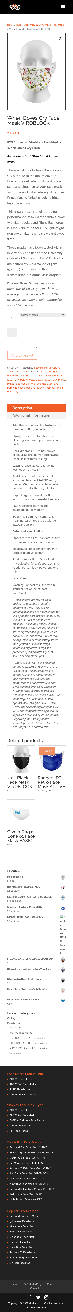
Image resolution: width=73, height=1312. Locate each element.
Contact (34, 1288)
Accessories (16, 1027)
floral (44, 375)
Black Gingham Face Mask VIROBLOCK (31, 1152)
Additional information (31, 415)
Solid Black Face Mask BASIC (26, 1194)
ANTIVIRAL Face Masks (23, 1084)
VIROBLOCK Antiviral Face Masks (47, 25)
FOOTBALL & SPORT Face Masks (28, 1043)
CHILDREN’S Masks (20, 1125)
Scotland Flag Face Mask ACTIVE (28, 1147)
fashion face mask (30, 375)
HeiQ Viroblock (28, 379)
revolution (38, 387)
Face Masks (22, 25)
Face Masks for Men (21, 1242)
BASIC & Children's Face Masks (27, 1038)
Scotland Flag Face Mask (24, 1216)
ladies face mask (47, 379)
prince (61, 379)
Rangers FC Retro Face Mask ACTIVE (30, 1168)
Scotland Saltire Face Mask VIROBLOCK (32, 1189)
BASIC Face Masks (20, 1089)
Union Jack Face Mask (22, 1237)
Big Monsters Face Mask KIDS (26, 1163)
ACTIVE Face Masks (21, 1032)
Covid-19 (52, 1284)
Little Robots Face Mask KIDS (26, 1199)
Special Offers (15, 1053)
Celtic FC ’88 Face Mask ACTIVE (27, 1158)
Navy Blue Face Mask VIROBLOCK (29, 1184)
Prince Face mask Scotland (43, 383)
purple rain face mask (19, 387)
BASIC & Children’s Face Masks (27, 1120)
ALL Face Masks (19, 1131)
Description (22, 408)
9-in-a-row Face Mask (22, 1221)
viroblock (50, 387)
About (15, 1284)
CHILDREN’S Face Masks (23, 1094)
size (11, 317)
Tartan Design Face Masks (24, 1257)
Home (10, 25)
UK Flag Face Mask (20, 1263)
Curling (11, 1018)
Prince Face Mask (17, 383)
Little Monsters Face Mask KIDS (27, 1178)
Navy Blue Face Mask (22, 1247)
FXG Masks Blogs (33, 1284)
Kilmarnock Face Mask (22, 1226)
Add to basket (22, 355)
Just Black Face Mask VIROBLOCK (29, 1173)
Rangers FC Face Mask (22, 1252)
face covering (47, 371)
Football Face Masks (21, 1231)
